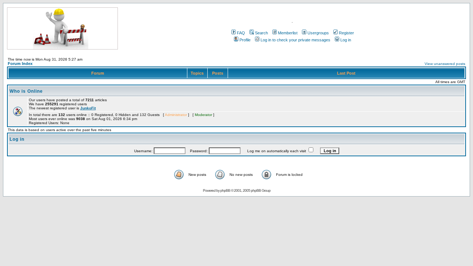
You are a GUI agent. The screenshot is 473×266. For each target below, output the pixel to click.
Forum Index (20, 63)
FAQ (241, 33)
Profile (245, 40)
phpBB (225, 190)
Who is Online (26, 91)
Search (261, 33)
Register (346, 33)
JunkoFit (88, 108)
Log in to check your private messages (295, 40)
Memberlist (287, 33)
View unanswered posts (445, 64)
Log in (345, 40)
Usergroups (318, 33)
